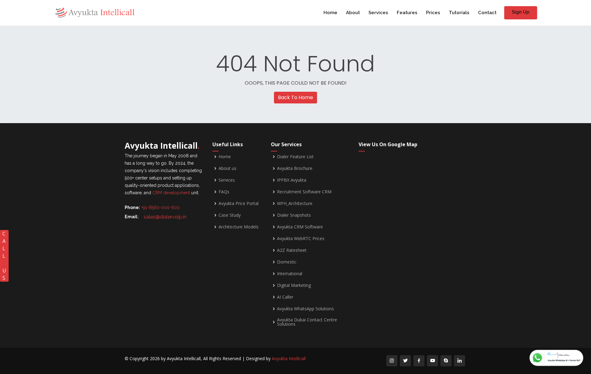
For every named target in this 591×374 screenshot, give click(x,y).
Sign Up (520, 12)
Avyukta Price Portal (239, 203)
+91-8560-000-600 (160, 207)
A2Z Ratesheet (292, 250)
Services (378, 12)
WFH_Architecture (294, 203)
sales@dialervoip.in (165, 217)
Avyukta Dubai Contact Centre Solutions (307, 322)
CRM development (171, 192)
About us (227, 168)
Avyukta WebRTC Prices (300, 238)
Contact (487, 12)
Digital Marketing (294, 285)
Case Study (230, 215)
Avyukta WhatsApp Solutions (305, 309)
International (289, 273)
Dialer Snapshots (294, 215)
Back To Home (295, 97)
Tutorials (459, 12)
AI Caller (285, 297)
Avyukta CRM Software (300, 227)
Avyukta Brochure (294, 168)
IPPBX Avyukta (291, 180)
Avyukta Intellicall (289, 358)
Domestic (286, 262)
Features (407, 12)
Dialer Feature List (295, 157)
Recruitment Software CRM (304, 192)
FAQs (224, 192)
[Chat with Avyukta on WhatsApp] (556, 358)
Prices (433, 12)
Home (330, 12)
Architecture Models (239, 227)
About (353, 12)
